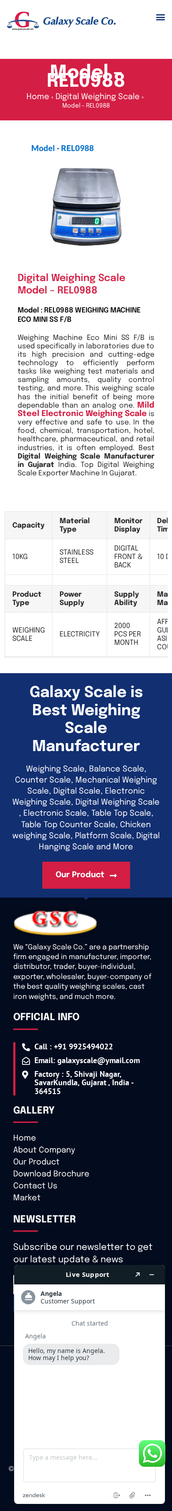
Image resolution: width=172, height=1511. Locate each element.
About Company (44, 1150)
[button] (160, 17)
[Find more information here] (89, 1384)
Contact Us (35, 1186)
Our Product (36, 1162)
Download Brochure (51, 1174)
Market (27, 1198)
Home (24, 1138)
